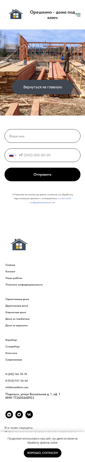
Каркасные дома (15, 312)
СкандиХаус (12, 346)
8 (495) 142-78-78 (16, 374)
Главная (10, 264)
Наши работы (13, 278)
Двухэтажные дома (16, 305)
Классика (11, 353)
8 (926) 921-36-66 (16, 380)
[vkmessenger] (9, 417)
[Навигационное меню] (77, 14)
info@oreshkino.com (16, 387)
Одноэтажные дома (17, 299)
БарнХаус (11, 339)
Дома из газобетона (17, 318)
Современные (13, 359)
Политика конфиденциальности (24, 284)
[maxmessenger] (19, 417)
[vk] (29, 417)
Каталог (10, 271)
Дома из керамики (16, 325)
